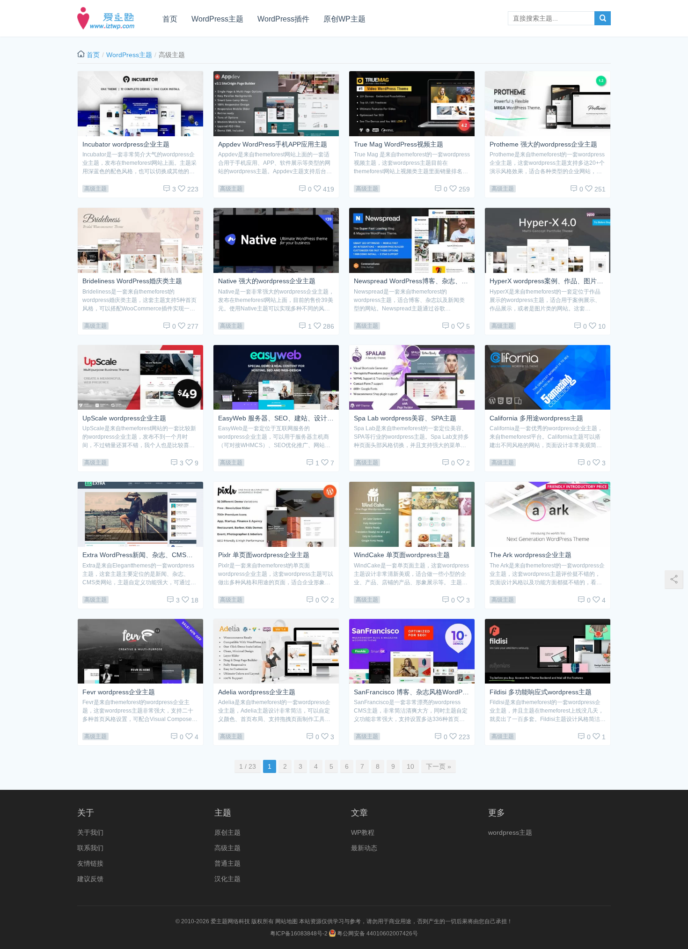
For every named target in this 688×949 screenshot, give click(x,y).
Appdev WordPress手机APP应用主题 (272, 144)
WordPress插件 (283, 19)
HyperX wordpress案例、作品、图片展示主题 (548, 281)
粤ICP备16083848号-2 (299, 933)
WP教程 (362, 832)
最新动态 (364, 848)
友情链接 (90, 863)
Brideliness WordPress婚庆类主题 (132, 281)
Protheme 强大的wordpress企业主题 (543, 144)
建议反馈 (90, 879)
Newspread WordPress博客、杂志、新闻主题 (412, 281)
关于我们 (90, 832)
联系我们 (90, 848)
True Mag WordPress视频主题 (398, 144)
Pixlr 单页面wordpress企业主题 (263, 555)
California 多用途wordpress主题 (536, 418)
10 (410, 766)
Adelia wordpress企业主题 (256, 692)
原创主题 (227, 832)
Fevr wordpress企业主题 (118, 692)
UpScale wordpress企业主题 (124, 418)
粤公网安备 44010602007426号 (377, 933)
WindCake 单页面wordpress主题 (402, 555)
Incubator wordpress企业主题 (125, 144)
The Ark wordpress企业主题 (530, 555)
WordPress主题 (217, 19)
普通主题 (227, 863)
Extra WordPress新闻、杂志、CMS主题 (140, 555)
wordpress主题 (510, 832)
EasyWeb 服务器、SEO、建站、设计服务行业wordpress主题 (276, 418)
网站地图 (286, 921)
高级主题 (95, 188)
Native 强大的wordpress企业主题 (266, 281)
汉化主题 (227, 879)
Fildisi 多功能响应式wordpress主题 (541, 692)
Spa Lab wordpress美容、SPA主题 (405, 418)
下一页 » (438, 766)
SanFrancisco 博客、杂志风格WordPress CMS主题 (412, 692)
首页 (169, 19)
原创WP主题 (344, 19)
